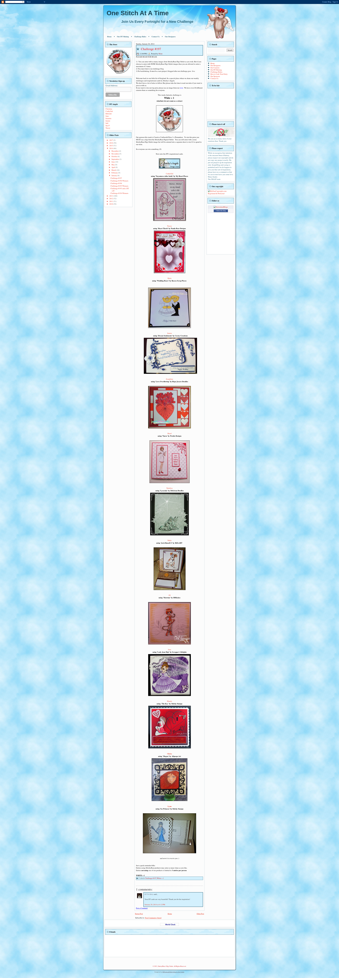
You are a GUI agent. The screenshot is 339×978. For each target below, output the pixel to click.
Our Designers (170, 36)
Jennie (108, 121)
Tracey (108, 128)
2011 (111, 201)
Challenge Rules (140, 36)
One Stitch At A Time (138, 13)
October (114, 156)
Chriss (169, 753)
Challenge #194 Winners (119, 193)
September (115, 159)
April (113, 167)
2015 (111, 145)
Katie (169, 278)
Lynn (169, 806)
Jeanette (108, 118)
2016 (111, 143)
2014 (111, 148)
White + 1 (160, 878)
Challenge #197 (116, 178)
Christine (109, 109)
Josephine (169, 379)
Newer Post (139, 913)
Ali (169, 595)
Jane (107, 116)
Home (109, 36)
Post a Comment (142, 908)
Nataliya (169, 488)
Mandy (169, 701)
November (115, 154)
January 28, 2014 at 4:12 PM (155, 904)
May (113, 164)
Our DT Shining (123, 36)
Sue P (108, 125)
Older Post (200, 913)
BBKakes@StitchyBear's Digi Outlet (173, 972)
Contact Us (155, 36)
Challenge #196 (116, 183)
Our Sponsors (215, 76)
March (114, 170)
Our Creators (214, 67)
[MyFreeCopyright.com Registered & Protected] (220, 193)
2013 (111, 196)
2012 (111, 198)
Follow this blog (221, 210)
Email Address (111, 85)
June (113, 162)
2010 (111, 204)
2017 (111, 140)
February (114, 172)
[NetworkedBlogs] (221, 207)
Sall (107, 123)
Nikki (170, 540)
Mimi (160, 53)
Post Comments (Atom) (153, 918)
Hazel (170, 433)
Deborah (109, 113)
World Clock (169, 925)
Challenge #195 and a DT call (119, 189)
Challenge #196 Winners (119, 181)
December (115, 151)
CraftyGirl (109, 111)
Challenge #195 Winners (119, 186)
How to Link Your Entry (219, 74)
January (114, 175)
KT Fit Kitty (149, 894)
